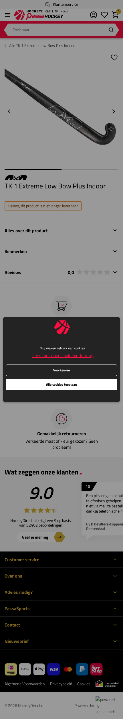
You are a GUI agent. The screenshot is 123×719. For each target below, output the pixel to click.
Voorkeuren (61, 370)
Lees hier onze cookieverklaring (63, 355)
